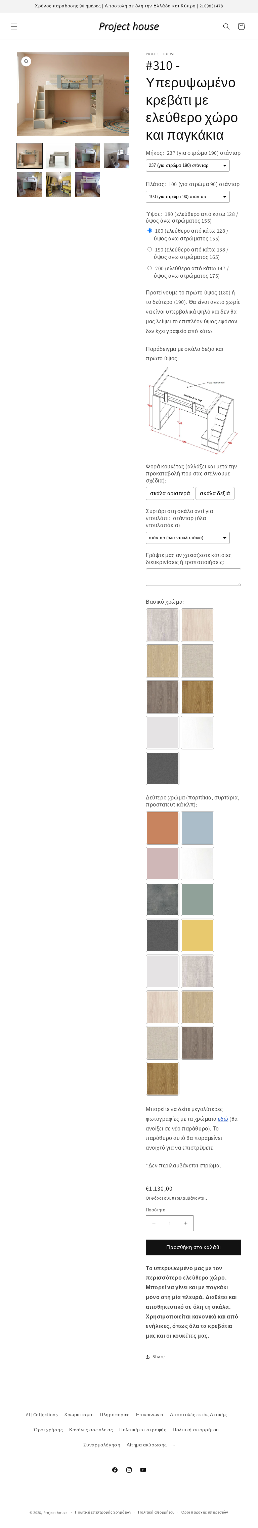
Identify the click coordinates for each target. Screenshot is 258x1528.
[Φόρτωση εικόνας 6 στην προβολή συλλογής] (58, 184)
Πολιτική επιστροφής (142, 1430)
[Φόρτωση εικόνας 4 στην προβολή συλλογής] (116, 156)
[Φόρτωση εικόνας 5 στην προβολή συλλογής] (29, 184)
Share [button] (159, 1356)
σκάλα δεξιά (215, 493)
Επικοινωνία (150, 1414)
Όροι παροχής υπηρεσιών (204, 1512)
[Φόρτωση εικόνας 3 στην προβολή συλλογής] (87, 156)
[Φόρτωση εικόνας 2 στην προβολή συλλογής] (58, 156)
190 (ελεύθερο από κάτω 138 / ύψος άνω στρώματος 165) (191, 253)
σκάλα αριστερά (170, 493)
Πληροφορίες (115, 1414)
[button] (14, 26)
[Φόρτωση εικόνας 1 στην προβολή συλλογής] (29, 156)
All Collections (42, 1414)
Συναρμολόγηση (102, 1445)
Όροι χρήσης (48, 1430)
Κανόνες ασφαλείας (91, 1430)
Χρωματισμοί (79, 1414)
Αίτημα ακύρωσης (147, 1445)
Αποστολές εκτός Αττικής (198, 1414)
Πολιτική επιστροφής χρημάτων (103, 1512)
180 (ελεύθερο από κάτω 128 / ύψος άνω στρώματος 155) (191, 234)
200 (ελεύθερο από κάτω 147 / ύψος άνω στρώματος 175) (191, 272)
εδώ (223, 1118)
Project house (55, 1512)
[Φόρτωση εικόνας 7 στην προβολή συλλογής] (87, 184)
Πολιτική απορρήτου (196, 1430)
